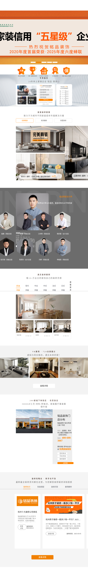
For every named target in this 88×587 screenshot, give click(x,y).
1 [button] (33, 62)
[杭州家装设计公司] (44, 37)
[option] (44, 37)
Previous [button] (2, 37)
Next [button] (86, 37)
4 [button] (49, 62)
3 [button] (44, 62)
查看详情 (44, 386)
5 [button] (55, 62)
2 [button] (38, 62)
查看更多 (70, 286)
